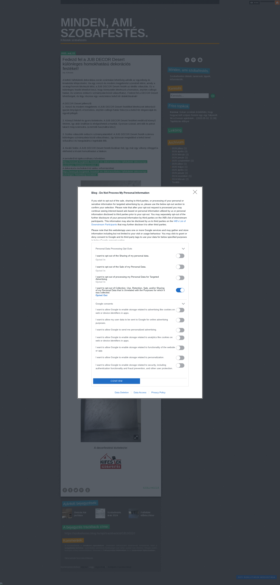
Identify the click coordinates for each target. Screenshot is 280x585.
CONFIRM (117, 381)
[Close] (196, 193)
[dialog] (140, 292)
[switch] (180, 256)
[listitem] (140, 248)
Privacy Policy (158, 392)
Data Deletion (122, 392)
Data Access (140, 392)
